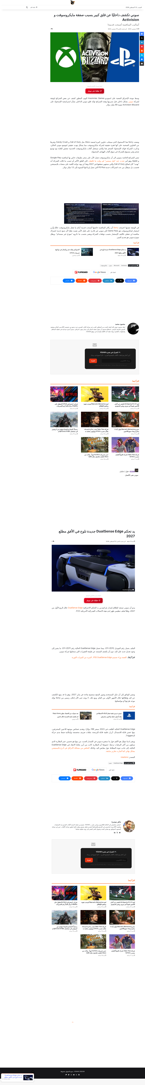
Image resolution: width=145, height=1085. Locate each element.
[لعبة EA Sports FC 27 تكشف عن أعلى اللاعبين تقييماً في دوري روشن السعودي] (125, 394)
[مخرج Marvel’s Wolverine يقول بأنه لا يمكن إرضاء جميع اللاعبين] (125, 419)
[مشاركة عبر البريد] (142, 63)
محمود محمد (120, 324)
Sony (115, 227)
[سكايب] (142, 55)
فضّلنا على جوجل (93, 91)
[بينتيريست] (142, 47)
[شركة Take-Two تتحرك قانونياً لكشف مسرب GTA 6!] (125, 445)
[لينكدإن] (142, 42)
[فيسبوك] (142, 34)
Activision (124, 265)
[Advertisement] (95, 124)
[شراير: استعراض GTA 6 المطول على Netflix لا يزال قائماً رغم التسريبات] (64, 394)
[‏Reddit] (142, 51)
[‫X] (142, 38)
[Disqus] (94, 494)
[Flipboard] (81, 272)
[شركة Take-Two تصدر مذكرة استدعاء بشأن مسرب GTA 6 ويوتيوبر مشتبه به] (94, 419)
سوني (130, 101)
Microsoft (116, 265)
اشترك (93, 361)
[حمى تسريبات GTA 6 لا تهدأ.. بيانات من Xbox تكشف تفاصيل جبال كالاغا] (94, 445)
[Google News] (99, 272)
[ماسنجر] (142, 59)
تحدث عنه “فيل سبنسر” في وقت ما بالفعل (106, 161)
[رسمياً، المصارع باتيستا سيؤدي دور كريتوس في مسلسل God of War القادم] (64, 419)
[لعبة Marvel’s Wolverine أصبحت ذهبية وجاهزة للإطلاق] (94, 394)
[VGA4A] (72, 2)
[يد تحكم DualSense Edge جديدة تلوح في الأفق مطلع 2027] (133, 252)
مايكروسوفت (104, 265)
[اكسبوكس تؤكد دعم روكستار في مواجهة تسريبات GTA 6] (87, 252)
